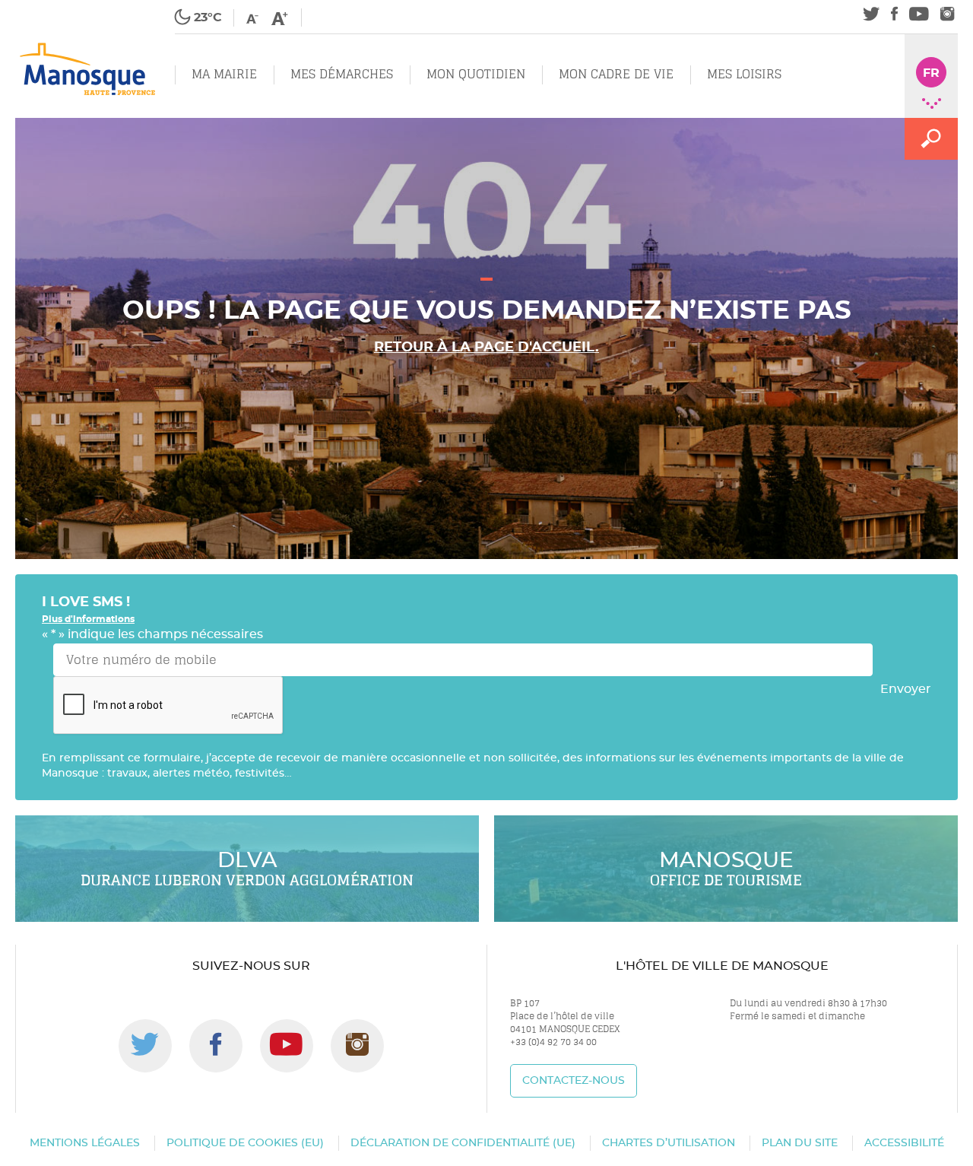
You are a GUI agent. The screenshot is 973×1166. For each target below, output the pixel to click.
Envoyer (905, 689)
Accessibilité (904, 1143)
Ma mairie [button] (224, 74)
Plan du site (800, 1143)
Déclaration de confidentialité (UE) (462, 1143)
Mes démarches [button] (341, 74)
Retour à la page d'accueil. (486, 347)
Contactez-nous (573, 1080)
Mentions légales (85, 1143)
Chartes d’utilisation (668, 1143)
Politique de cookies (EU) (245, 1143)
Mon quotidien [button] (475, 74)
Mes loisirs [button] (744, 74)
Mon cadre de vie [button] (616, 74)
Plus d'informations (88, 619)
